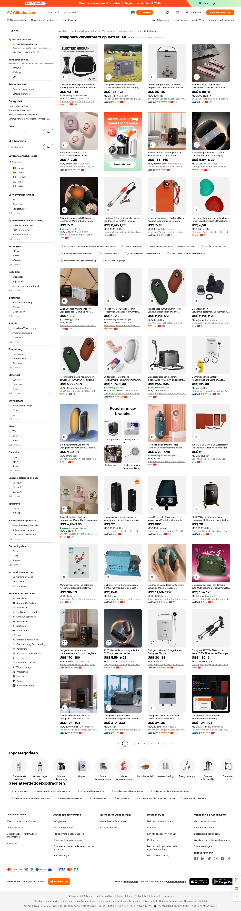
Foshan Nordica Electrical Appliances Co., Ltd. (167, 166)
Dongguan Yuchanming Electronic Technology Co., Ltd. (211, 166)
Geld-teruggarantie (63, 827)
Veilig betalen (60, 821)
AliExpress (74, 896)
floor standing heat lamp (195, 798)
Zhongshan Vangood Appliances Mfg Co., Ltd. (167, 98)
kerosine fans (123, 798)
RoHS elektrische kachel (71, 798)
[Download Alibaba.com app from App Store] (199, 881)
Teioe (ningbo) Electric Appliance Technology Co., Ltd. (167, 599)
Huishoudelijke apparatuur (84, 31)
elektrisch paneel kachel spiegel (128, 791)
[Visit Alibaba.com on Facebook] (196, 858)
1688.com (87, 896)
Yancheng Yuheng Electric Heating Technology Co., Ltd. (167, 232)
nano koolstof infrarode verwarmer (144, 253)
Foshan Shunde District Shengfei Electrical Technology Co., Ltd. (123, 98)
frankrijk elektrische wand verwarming (187, 253)
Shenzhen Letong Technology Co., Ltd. (79, 533)
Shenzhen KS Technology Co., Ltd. (165, 323)
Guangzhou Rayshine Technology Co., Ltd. (123, 393)
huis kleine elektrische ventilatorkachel (157, 798)
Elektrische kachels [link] (148, 31)
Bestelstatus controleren (207, 833)
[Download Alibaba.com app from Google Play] (223, 881)
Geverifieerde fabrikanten (113, 821)
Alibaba (62, 31)
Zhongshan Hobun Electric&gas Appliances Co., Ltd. (211, 391)
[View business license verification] (150, 906)
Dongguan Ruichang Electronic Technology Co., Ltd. (211, 323)
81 (164, 743)
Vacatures (12, 843)
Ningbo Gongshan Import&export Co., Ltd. (79, 234)
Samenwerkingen (203, 846)
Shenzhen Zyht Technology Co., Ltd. (210, 232)
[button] (133, 12)
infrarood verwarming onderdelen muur (32, 798)
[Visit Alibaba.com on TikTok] (229, 858)
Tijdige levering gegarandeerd (68, 833)
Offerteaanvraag (108, 827)
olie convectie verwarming (92, 791)
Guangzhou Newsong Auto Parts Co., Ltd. (167, 531)
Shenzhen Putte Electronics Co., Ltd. (166, 461)
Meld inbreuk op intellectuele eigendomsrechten (162, 847)
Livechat (151, 827)
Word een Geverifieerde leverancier (212, 840)
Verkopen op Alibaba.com (207, 821)
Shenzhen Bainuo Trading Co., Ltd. (77, 166)
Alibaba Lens (13, 881)
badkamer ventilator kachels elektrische (171, 791)
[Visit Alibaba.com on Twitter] (209, 858)
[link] (236, 880)
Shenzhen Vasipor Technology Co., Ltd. (79, 101)
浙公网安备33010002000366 (174, 906)
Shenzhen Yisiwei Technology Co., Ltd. (123, 325)
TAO (146, 896)
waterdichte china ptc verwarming (80, 261)
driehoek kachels (99, 798)
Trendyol (155, 896)
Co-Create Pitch (15, 827)
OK (48, 132)
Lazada (120, 896)
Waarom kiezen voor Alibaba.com (23, 821)
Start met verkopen (204, 827)
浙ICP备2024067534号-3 (204, 906)
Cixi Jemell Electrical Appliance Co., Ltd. (211, 531)
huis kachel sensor (110, 253)
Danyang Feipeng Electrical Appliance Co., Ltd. (123, 232)
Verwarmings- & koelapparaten (117, 31)
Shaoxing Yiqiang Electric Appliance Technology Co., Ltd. (211, 98)
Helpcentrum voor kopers (160, 821)
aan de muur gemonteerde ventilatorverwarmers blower (90, 246)
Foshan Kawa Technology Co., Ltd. (121, 531)
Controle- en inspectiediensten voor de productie (73, 847)
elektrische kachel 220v (215, 246)
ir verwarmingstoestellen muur (78, 253)
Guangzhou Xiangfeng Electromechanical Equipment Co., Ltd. (123, 599)
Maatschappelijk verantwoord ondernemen (22, 835)
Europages (168, 896)
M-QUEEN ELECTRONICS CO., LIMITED (79, 391)
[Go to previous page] (118, 744)
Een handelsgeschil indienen (161, 833)
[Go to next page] (171, 744)
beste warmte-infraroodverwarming (53, 791)
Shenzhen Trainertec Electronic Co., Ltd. (79, 325)
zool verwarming (133, 246)
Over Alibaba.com (16, 814)
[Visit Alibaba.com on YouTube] (222, 858)
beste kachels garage (115, 261)
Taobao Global (134, 896)
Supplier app (131, 881)
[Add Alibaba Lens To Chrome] (59, 881)
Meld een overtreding (158, 855)
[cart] (177, 13)
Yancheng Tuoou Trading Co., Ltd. (209, 458)
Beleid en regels (61, 855)
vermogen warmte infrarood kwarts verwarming (172, 246)
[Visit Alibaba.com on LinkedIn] (203, 858)
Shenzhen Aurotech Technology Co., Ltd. (79, 458)
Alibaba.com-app (176, 881)
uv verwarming (21, 791)
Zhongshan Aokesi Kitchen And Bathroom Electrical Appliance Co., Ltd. (79, 599)
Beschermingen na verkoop (67, 840)
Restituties (152, 840)
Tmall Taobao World (104, 896)
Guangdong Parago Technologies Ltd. (167, 393)
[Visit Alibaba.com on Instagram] (216, 858)
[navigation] (31, 388)
